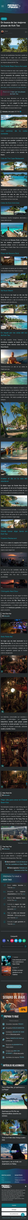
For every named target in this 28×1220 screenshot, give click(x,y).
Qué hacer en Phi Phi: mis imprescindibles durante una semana (11, 1113)
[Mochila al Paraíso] (14, 6)
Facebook (25, 843)
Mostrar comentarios (14, 986)
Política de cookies (6, 1217)
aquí (14, 888)
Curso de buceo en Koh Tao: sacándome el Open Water (19, 962)
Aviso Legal (23, 1217)
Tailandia (4, 18)
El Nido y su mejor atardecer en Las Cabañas (17, 972)
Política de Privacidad (15, 1217)
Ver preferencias (14, 1214)
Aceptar (14, 1205)
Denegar (14, 1209)
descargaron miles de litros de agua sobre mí (13, 87)
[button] (25, 1186)
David (6, 31)
